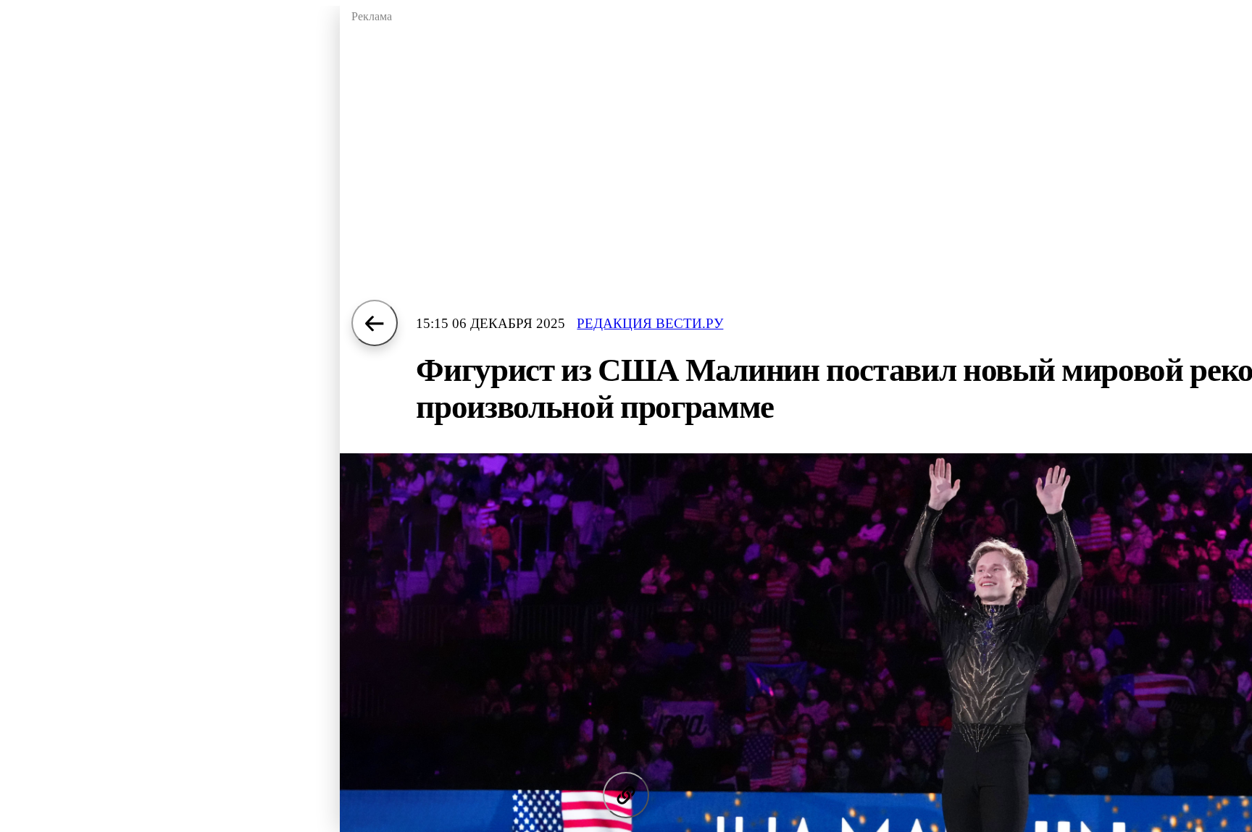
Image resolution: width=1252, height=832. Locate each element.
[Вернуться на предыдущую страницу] (374, 323)
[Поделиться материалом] (626, 795)
